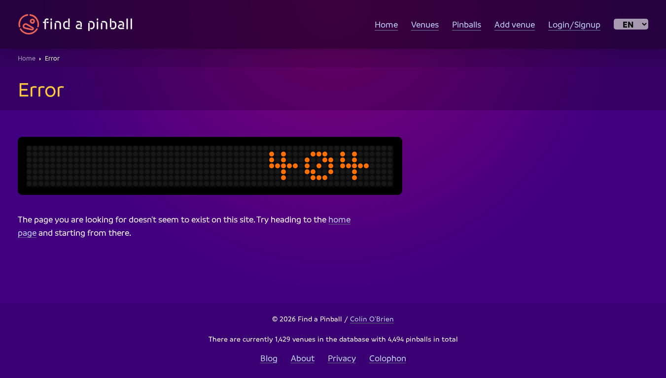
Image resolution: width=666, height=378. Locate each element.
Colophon (387, 358)
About (303, 358)
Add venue (514, 24)
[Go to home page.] (75, 24)
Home (386, 24)
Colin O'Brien (372, 318)
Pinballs (466, 24)
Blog (269, 358)
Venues (425, 24)
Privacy (342, 358)
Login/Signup (574, 24)
